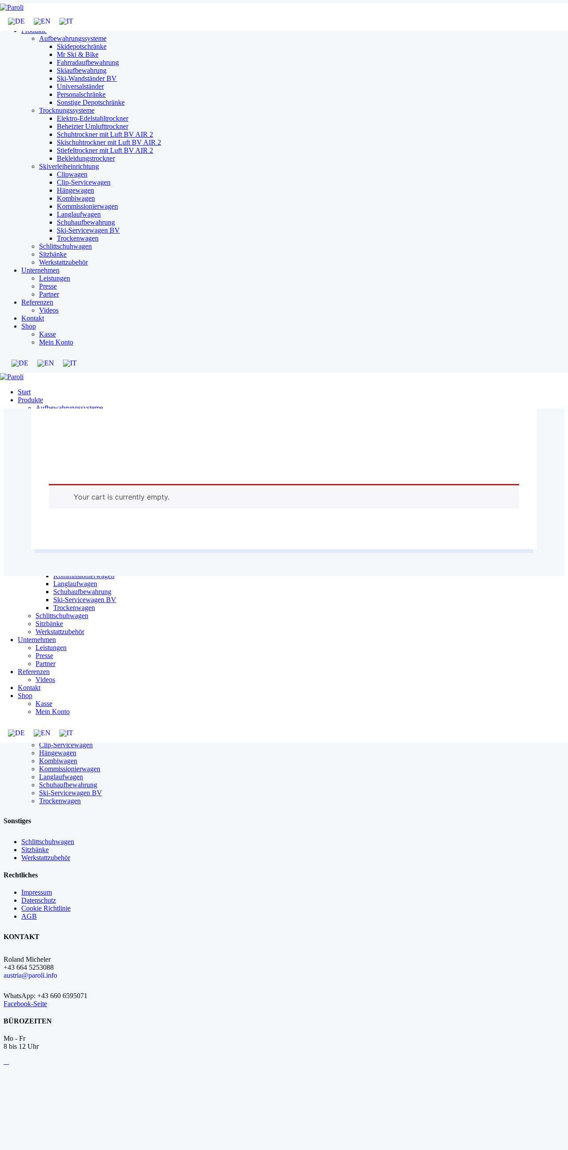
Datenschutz (38, 900)
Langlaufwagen (79, 214)
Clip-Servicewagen (83, 182)
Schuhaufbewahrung (86, 222)
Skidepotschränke (81, 46)
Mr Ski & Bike (78, 54)
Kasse (47, 334)
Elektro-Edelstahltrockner (92, 118)
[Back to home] (12, 7)
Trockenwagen (78, 238)
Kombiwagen (76, 198)
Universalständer (80, 86)
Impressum (36, 892)
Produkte (30, 400)
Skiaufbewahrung (81, 70)
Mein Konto (56, 342)
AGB (29, 916)
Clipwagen (72, 174)
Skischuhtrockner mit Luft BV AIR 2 (109, 142)
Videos (49, 310)
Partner (49, 294)
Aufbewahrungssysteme (72, 38)
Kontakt (32, 318)
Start (24, 392)
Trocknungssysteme (67, 110)
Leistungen (54, 278)
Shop (28, 326)
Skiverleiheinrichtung (69, 166)
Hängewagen (75, 190)
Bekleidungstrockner (86, 158)
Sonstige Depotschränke (91, 102)
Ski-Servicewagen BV (88, 230)
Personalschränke (81, 94)
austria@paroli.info (30, 975)
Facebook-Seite (25, 1003)
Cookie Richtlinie (46, 908)
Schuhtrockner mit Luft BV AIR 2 (105, 134)
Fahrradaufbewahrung (88, 62)
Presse (48, 286)
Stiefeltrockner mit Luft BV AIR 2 (105, 150)
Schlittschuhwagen (65, 246)
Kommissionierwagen (87, 206)
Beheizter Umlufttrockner (92, 126)
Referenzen (37, 302)
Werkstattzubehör (63, 262)
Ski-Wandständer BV (87, 78)
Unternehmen (40, 270)
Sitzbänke (53, 254)
